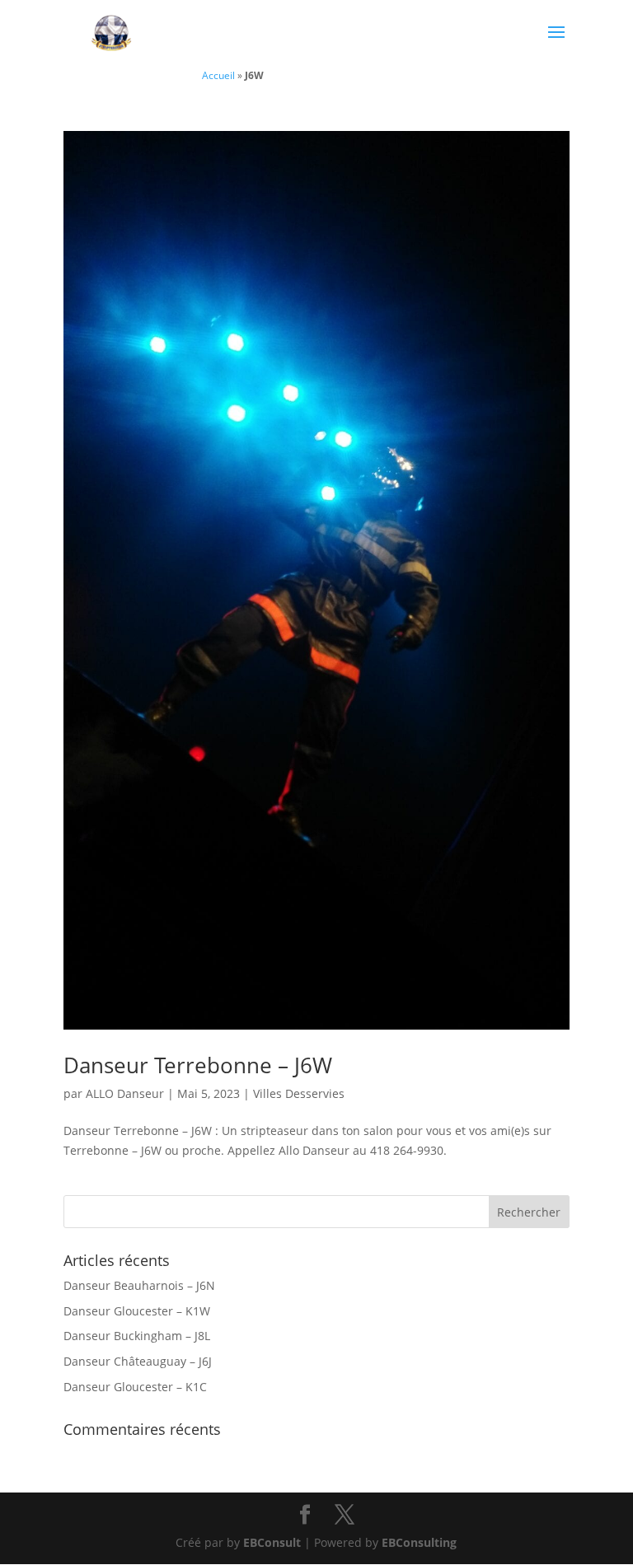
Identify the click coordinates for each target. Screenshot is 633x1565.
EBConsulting (419, 1542)
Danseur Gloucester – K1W (136, 1311)
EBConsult (272, 1542)
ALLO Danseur (125, 1093)
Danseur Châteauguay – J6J (137, 1361)
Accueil (218, 75)
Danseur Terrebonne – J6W (197, 1065)
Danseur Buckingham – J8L (136, 1335)
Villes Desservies (299, 1093)
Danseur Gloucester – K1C (135, 1386)
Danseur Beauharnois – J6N (139, 1285)
